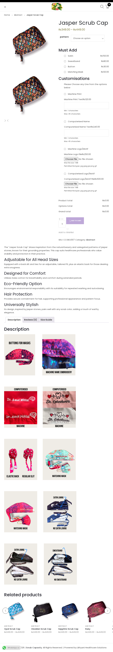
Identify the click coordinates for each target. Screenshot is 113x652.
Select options (10, 621)
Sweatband (74, 61)
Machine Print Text (77, 99)
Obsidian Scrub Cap (41, 629)
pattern (64, 36)
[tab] (14, 320)
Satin (70, 55)
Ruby (87, 629)
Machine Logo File (77, 154)
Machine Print (75, 94)
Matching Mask (75, 71)
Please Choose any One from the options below (85, 86)
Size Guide (46, 319)
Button (71, 66)
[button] (5, 7)
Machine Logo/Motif (78, 148)
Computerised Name (79, 121)
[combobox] (88, 38)
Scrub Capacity (34, 647)
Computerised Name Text (82, 126)
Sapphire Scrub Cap (68, 629)
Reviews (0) (30, 319)
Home (7, 15)
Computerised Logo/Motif (81, 173)
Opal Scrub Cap (12, 629)
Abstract (18, 15)
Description (14, 319)
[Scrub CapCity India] (57, 6)
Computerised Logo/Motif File (84, 178)
